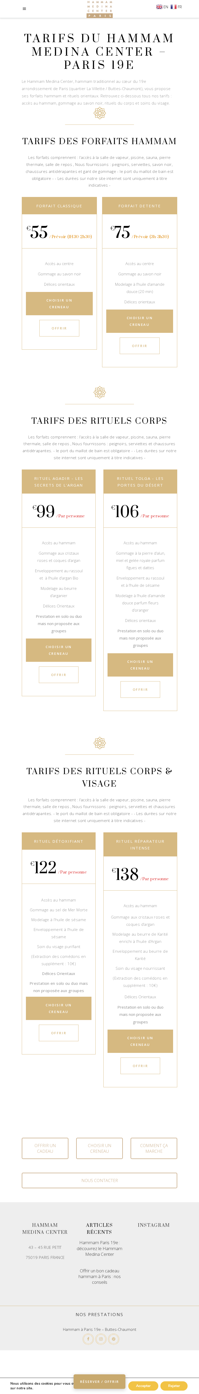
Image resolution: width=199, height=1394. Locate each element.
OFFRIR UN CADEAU (45, 1148)
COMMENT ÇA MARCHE (154, 1148)
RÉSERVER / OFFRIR (99, 1381)
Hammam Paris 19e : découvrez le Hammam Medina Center (99, 1248)
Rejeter (174, 1385)
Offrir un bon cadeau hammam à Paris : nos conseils (100, 1276)
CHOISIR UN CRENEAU (99, 1148)
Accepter (143, 1385)
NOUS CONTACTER (99, 1180)
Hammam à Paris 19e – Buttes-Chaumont (99, 1329)
